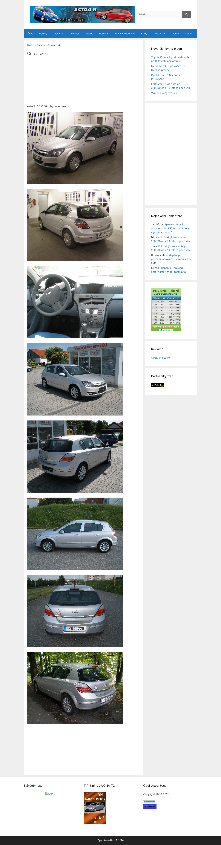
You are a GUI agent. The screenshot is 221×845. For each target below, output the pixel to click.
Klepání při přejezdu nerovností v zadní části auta (171, 259)
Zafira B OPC (160, 33)
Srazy (144, 33)
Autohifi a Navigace (125, 33)
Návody (43, 33)
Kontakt (189, 33)
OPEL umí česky (160, 357)
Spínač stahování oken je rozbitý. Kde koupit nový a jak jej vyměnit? (170, 228)
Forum (176, 33)
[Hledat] (186, 14)
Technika (58, 33)
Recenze (104, 33)
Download (74, 33)
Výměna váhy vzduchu (164, 93)
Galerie (89, 33)
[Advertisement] (83, 82)
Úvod (30, 33)
